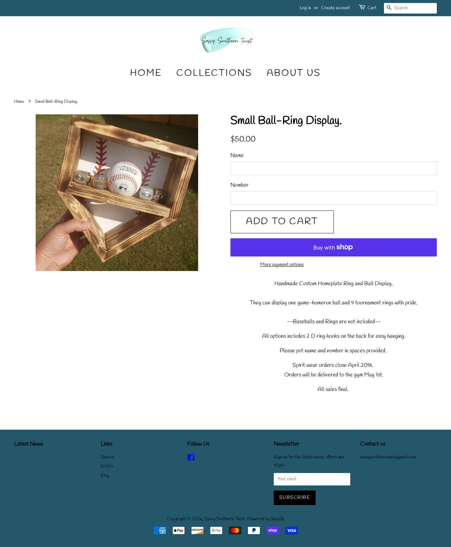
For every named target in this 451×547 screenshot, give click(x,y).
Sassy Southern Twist (224, 519)
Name (237, 155)
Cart (371, 8)
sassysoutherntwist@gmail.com (388, 457)
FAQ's (107, 466)
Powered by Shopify (265, 519)
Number (239, 185)
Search (107, 457)
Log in (305, 8)
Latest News (28, 444)
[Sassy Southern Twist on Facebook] (191, 459)
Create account (335, 8)
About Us (294, 73)
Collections (214, 73)
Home (146, 73)
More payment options (282, 264)
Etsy (105, 476)
